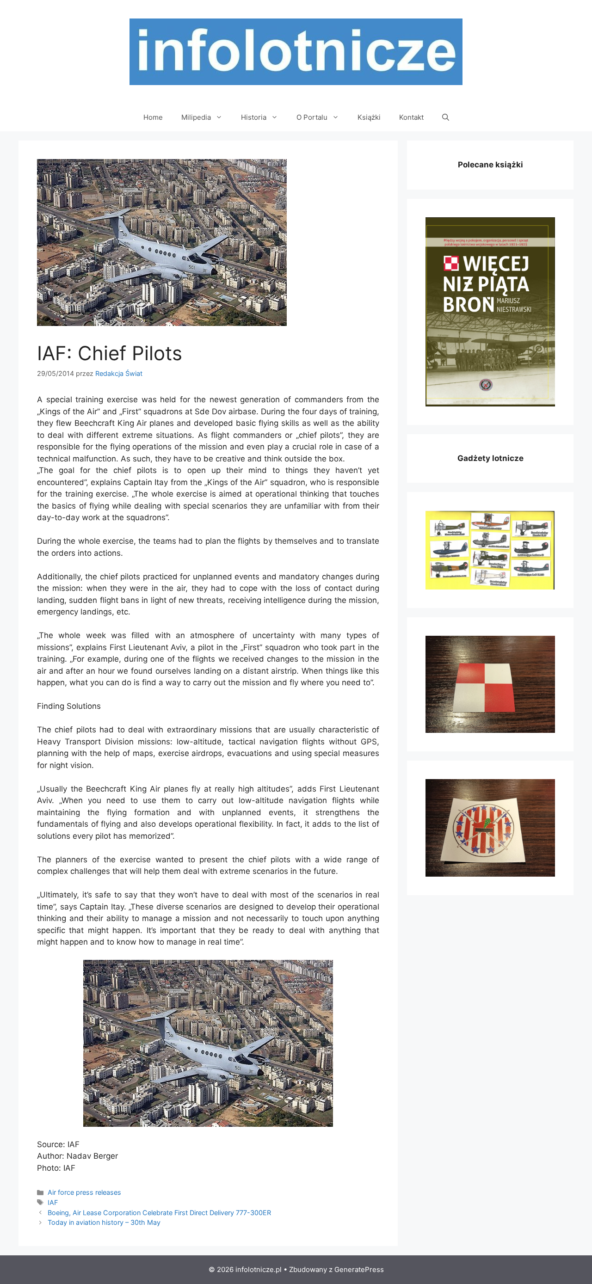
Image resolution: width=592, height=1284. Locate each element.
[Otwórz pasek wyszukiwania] (445, 117)
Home (153, 117)
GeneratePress (359, 1269)
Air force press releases (84, 1192)
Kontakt (411, 117)
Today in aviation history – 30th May (104, 1222)
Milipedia (196, 117)
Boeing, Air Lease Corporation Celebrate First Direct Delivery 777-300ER (159, 1212)
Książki (369, 117)
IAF (53, 1202)
